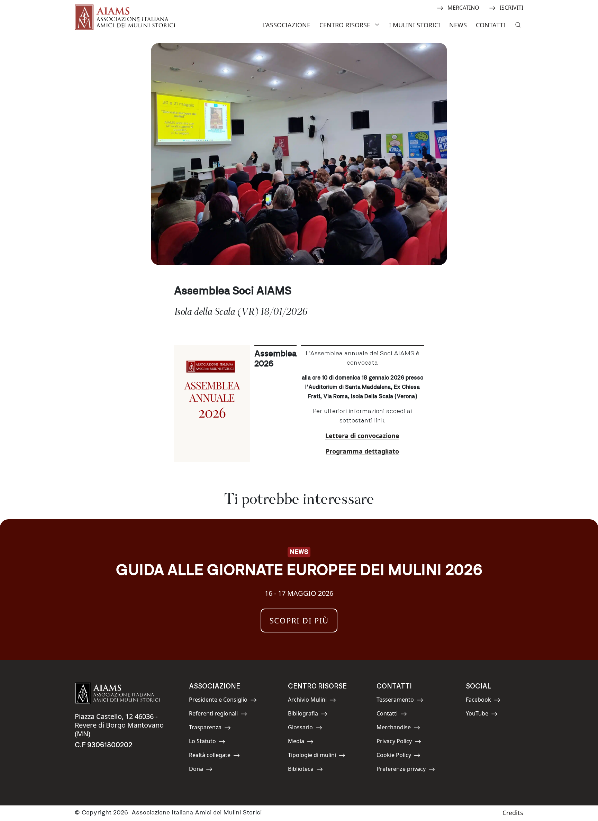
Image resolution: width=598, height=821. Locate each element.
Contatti (490, 25)
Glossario (303, 728)
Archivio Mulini (307, 701)
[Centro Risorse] (378, 24)
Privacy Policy (394, 742)
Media (303, 742)
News (458, 25)
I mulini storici (414, 25)
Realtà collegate (209, 756)
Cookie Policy (394, 756)
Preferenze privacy (401, 770)
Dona (204, 770)
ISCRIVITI (511, 7)
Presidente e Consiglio (218, 701)
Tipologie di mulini (312, 756)
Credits (512, 813)
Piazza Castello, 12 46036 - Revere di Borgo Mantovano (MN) (119, 725)
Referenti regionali (213, 715)
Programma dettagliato (362, 451)
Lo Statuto (204, 742)
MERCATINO (463, 7)
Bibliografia (303, 715)
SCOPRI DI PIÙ (299, 620)
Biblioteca (303, 770)
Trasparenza (205, 728)
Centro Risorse (344, 25)
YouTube (481, 715)
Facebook (481, 701)
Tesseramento (395, 701)
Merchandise (394, 728)
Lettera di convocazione (362, 435)
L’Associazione (286, 25)
